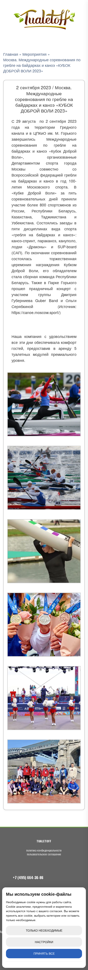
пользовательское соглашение (44, 854)
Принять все (44, 953)
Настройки (44, 942)
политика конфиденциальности (44, 850)
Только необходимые (44, 930)
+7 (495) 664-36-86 (28, 877)
